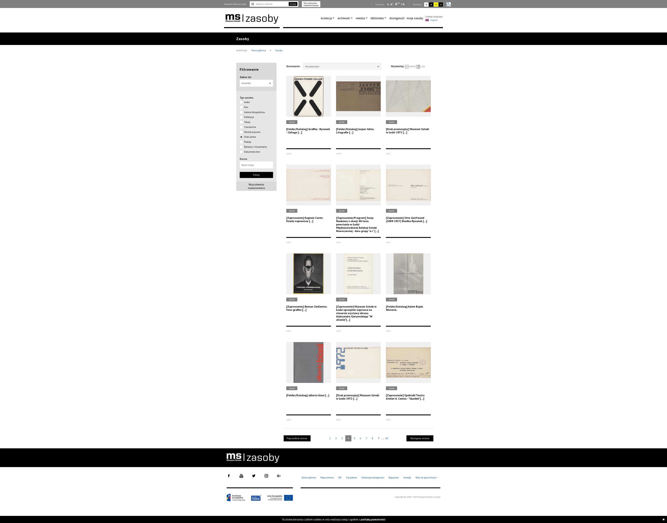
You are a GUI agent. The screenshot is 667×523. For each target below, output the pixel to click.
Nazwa (243, 158)
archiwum (343, 18)
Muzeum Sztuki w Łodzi (235, 4)
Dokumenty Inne (252, 151)
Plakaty (247, 141)
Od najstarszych (312, 66)
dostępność (397, 18)
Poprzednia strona (297, 438)
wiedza (360, 18)
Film (246, 107)
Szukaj (293, 4)
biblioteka (377, 18)
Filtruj (256, 174)
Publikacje (249, 117)
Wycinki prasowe (252, 132)
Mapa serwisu (327, 477)
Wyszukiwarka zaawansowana (311, 4)
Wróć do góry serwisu (426, 477)
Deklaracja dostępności (372, 477)
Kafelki (412, 66)
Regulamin (394, 477)
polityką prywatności (373, 519)
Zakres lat (245, 77)
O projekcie (351, 477)
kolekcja (326, 18)
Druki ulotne (250, 136)
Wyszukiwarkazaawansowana (256, 186)
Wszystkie (246, 83)
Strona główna (258, 50)
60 (386, 438)
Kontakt (407, 477)
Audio (247, 102)
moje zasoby (415, 18)
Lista (422, 66)
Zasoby (278, 50)
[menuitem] (328, 18)
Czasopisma (250, 127)
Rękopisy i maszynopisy (255, 146)
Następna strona (420, 438)
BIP (339, 477)
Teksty (247, 122)
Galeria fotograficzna (254, 112)
